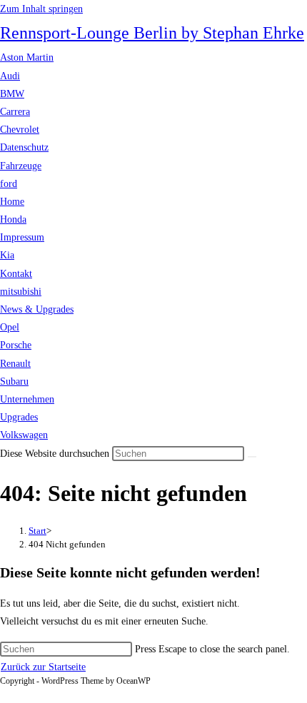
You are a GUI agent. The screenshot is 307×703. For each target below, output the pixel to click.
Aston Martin (27, 57)
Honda (13, 219)
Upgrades (19, 417)
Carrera (15, 111)
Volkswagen (24, 435)
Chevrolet (19, 129)
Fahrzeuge (20, 166)
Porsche (15, 345)
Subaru (14, 381)
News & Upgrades (37, 309)
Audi (10, 76)
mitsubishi (20, 291)
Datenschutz (24, 147)
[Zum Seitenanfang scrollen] (4, 694)
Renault (15, 363)
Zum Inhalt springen (41, 9)
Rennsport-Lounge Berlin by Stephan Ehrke (152, 33)
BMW (12, 93)
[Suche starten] (252, 456)
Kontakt (16, 273)
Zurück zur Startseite (43, 667)
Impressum (22, 237)
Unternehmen (27, 399)
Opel (9, 327)
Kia (7, 255)
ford (8, 183)
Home (12, 201)
